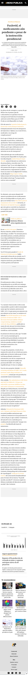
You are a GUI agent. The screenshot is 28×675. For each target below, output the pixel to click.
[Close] (23, 327)
